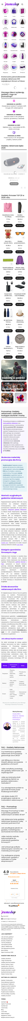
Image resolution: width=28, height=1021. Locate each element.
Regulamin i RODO (6, 1015)
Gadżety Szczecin (6, 995)
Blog (2, 1009)
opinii (18, 873)
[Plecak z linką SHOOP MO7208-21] (20, 260)
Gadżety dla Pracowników (8, 962)
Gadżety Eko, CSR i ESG (7, 966)
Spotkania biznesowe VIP (7, 972)
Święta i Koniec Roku (6, 974)
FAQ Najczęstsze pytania (8, 948)
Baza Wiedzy (4, 950)
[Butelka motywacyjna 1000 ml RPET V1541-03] (20, 208)
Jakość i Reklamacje (6, 946)
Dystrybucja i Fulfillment (7, 984)
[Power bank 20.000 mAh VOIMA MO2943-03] (8, 287)
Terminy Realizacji (6, 942)
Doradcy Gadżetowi (6, 941)
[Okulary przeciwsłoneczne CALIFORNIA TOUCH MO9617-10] (20, 234)
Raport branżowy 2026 (7, 952)
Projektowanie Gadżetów (8, 992)
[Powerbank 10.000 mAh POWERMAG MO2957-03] (20, 287)
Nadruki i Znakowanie (7, 980)
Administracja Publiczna (7, 968)
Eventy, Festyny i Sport (7, 964)
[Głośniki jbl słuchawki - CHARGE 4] (14, 162)
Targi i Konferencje (6, 960)
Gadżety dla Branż (6, 958)
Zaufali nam (4, 1006)
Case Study (4, 1008)
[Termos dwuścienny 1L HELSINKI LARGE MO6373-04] (8, 339)
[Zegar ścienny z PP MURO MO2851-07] (20, 339)
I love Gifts (4, 1011)
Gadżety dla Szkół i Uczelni (8, 970)
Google (8, 108)
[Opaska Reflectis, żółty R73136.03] (8, 260)
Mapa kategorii (5, 1013)
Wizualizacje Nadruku (7, 939)
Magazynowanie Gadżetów (8, 986)
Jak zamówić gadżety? (7, 937)
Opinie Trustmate (6, 1004)
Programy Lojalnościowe (7, 988)
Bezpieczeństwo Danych (7, 1017)
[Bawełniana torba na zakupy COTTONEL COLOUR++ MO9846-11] (8, 208)
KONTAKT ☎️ (4, 1002)
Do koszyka (14, 184)
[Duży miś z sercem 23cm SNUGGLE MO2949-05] (8, 234)
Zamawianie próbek (6, 944)
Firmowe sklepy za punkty (8, 994)
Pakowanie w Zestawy (7, 990)
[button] (8, 876)
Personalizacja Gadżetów (8, 982)
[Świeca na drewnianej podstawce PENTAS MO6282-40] (20, 313)
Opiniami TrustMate (17, 106)
